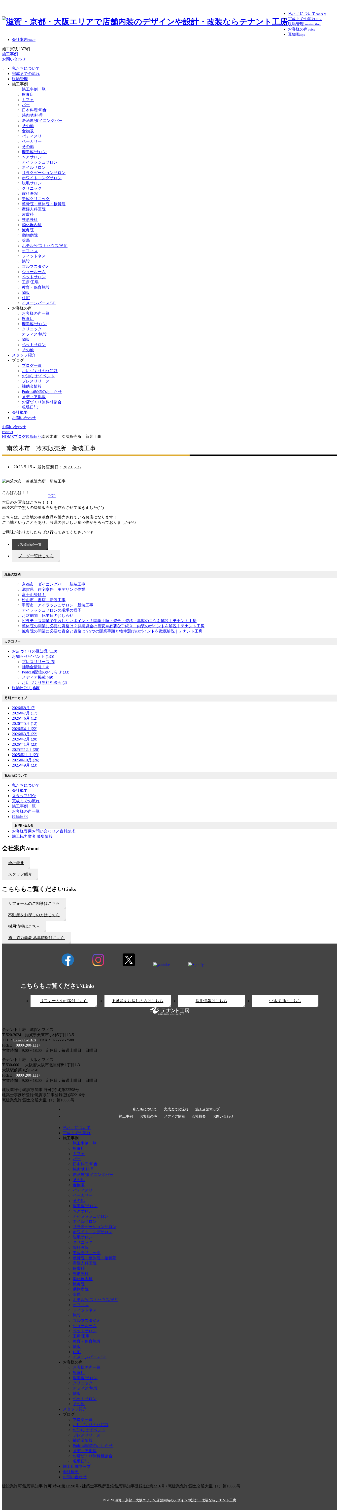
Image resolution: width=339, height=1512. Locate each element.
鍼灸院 (28, 230)
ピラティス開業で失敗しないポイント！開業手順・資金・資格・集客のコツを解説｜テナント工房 (109, 621)
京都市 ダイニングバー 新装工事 (53, 584)
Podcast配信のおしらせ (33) (45, 672)
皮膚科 (28, 214)
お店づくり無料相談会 (42, 402)
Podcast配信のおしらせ (42, 391)
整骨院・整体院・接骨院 (44, 204)
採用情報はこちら (211, 1001)
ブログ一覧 (32, 365)
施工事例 (126, 1116)
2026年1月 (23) (24, 744)
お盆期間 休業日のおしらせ (47, 615)
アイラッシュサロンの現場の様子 (51, 610)
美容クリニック (36, 199)
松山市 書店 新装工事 (44, 600)
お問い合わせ (24, 418)
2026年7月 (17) (24, 713)
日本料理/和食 (34, 110)
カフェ (28, 100)
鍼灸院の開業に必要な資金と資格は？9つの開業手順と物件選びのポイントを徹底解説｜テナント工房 (112, 631)
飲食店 (28, 94)
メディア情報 (174, 1116)
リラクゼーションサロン (44, 173)
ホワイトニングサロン (42, 178)
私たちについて (26, 68)
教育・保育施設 (36, 287)
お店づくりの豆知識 (40, 371)
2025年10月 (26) (25, 760)
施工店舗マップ (207, 1109)
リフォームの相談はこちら (64, 1001)
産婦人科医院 (34, 209)
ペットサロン (34, 277)
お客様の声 (148, 1116)
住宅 (26, 298)
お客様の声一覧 (36, 313)
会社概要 (20, 412)
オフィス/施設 (34, 334)
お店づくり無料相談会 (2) (44, 682)
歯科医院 (30, 193)
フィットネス (34, 256)
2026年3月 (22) (24, 734)
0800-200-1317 (28, 1045)
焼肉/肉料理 (32, 115)
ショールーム (34, 272)
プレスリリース (36, 381)
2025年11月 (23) (25, 755)
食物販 (28, 131)
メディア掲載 (34, 397)
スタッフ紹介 (24, 355)
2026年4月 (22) (24, 729)
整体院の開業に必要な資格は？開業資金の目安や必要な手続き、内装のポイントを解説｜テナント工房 (113, 626)
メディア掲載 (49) (37, 677)
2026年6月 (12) (24, 718)
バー (26, 105)
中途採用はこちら (285, 1001)
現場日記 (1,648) (26, 688)
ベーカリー (32, 141)
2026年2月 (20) (24, 739)
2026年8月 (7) (23, 708)
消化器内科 (32, 225)
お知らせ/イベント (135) (33, 656)
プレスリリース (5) (38, 662)
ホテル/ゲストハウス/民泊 (45, 246)
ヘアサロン (32, 157)
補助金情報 (32, 386)
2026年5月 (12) (24, 723)
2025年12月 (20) (25, 749)
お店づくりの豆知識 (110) (34, 651)
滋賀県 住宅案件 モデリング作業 (53, 589)
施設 (26, 261)
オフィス (30, 251)
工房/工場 (30, 282)
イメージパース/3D (39, 303)
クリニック (32, 188)
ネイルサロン (34, 167)
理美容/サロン (34, 152)
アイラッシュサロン (40, 162)
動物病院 (30, 235)
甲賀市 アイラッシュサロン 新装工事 (57, 605)
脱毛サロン (32, 183)
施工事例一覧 (34, 89)
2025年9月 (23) (24, 765)
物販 (26, 292)
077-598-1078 (24, 1040)
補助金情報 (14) (35, 667)
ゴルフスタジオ (36, 266)
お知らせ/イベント (38, 376)
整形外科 (30, 219)
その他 (28, 126)
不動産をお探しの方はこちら (137, 1001)
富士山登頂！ (34, 595)
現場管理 (20, 79)
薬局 (26, 240)
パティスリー (34, 136)
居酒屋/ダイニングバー (42, 120)
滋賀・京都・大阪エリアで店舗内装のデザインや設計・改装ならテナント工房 (175, 1500)
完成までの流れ (26, 73)
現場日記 (30, 407)
